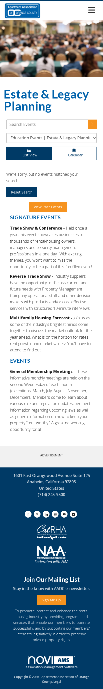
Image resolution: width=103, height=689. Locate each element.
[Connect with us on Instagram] (55, 514)
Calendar (74, 155)
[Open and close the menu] (70, 10)
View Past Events (48, 207)
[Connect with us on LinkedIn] (46, 514)
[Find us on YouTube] (64, 514)
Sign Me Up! (52, 600)
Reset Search (21, 192)
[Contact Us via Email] (73, 514)
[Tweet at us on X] (37, 514)
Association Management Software (52, 667)
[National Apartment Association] (51, 552)
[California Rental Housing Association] (51, 532)
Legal (57, 681)
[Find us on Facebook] (28, 514)
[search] (92, 124)
